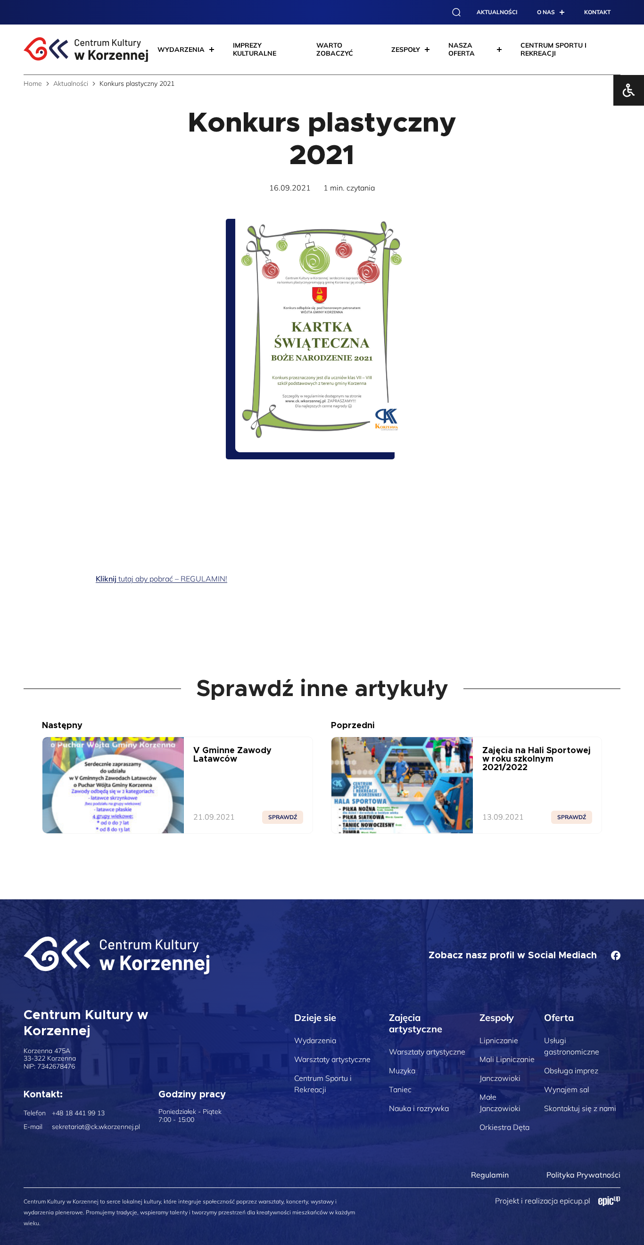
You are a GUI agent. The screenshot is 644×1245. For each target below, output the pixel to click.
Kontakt (597, 12)
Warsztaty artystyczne (332, 1059)
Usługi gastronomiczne (571, 1046)
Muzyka (402, 1070)
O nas (546, 12)
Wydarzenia (315, 1040)
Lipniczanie (498, 1040)
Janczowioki (499, 1078)
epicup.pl (575, 1200)
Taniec (400, 1089)
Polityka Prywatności (583, 1174)
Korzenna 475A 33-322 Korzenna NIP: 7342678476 (50, 1058)
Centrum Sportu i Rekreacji (323, 1083)
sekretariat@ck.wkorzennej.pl (96, 1127)
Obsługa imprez (571, 1070)
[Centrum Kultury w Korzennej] (116, 955)
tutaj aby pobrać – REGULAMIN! (161, 578)
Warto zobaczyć (334, 49)
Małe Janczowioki (499, 1102)
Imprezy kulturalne (254, 49)
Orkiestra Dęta (504, 1127)
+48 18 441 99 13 (78, 1113)
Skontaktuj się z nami (580, 1108)
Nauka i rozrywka (419, 1108)
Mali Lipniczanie (507, 1059)
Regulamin (490, 1174)
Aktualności (497, 12)
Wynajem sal (566, 1089)
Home (33, 83)
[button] (456, 12)
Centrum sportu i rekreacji (553, 49)
